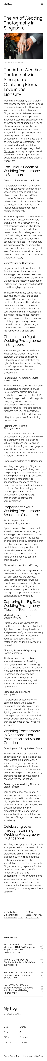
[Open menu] (41, 4)
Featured (20, 62)
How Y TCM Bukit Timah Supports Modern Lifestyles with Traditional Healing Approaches (18, 989)
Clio (13, 62)
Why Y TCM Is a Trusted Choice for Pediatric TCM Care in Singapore (19, 962)
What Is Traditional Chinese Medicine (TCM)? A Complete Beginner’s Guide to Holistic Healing (19, 948)
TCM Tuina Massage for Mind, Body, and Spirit (34, 915)
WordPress (39, 1056)
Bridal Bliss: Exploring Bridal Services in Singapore (13, 915)
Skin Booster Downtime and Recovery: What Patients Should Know (18, 975)
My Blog (8, 3)
